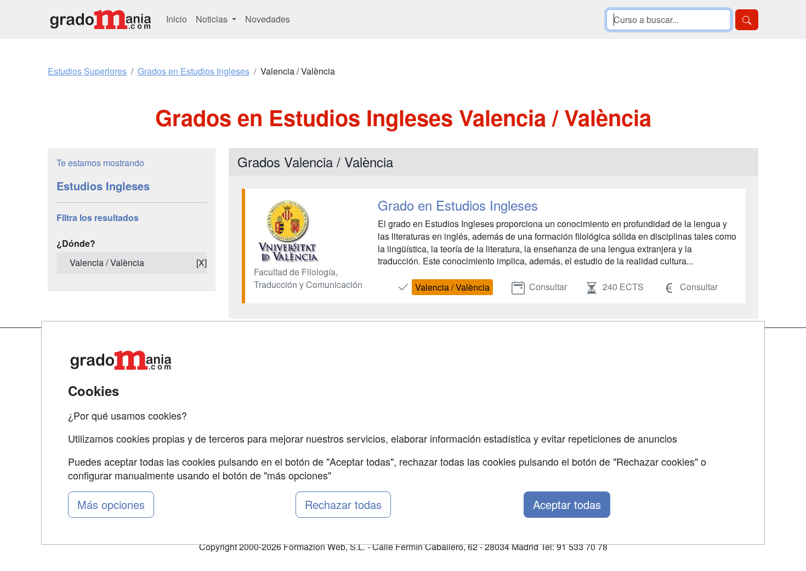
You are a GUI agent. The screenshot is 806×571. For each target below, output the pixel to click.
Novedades (267, 19)
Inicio (176, 19)
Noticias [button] (213, 19)
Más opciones (111, 504)
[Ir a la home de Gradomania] (100, 19)
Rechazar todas (343, 504)
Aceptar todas (567, 504)
